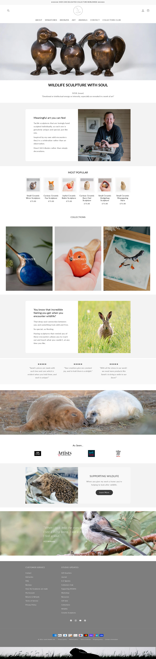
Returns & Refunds (32, 597)
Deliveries (29, 577)
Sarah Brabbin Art (49, 639)
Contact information (111, 639)
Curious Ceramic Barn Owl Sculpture (86, 198)
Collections (65, 605)
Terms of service (85, 639)
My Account (30, 593)
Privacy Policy (30, 605)
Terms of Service (31, 601)
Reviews (28, 585)
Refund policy (73, 639)
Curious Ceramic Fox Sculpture (51, 197)
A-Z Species (65, 581)
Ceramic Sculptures (68, 613)
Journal (64, 577)
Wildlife (64, 609)
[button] (8, 10)
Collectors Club (67, 585)
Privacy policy (62, 639)
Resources (65, 597)
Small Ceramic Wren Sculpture (33, 197)
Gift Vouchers (66, 573)
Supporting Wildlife (68, 589)
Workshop (65, 593)
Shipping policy (98, 639)
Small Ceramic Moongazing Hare (122, 198)
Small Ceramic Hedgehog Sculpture (104, 198)
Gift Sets (64, 601)
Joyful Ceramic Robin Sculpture (69, 197)
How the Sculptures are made (36, 589)
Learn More (104, 492)
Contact (28, 573)
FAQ (27, 581)
